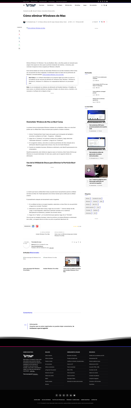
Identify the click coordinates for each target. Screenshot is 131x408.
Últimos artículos (34, 1)
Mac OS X (50, 21)
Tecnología (59, 5)
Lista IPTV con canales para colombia (100, 77)
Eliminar (87, 198)
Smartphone (50, 5)
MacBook (95, 210)
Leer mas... (32, 371)
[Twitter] (19, 31)
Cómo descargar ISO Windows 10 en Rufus (31, 269)
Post (98, 207)
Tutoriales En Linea (32, 21)
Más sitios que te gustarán (61, 1)
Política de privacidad (58, 399)
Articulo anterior (46, 232)
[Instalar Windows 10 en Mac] (52, 262)
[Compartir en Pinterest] (104, 22)
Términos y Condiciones (72, 399)
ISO (95, 213)
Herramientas (93, 5)
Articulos (95, 201)
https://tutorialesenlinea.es (37, 246)
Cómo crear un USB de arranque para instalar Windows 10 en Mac (72, 270)
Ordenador (57, 21)
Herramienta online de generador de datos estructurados (96, 154)
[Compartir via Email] (19, 48)
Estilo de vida (68, 5)
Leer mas (51, 247)
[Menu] (24, 5)
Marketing (77, 5)
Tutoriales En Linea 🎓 (27, 10)
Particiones (88, 213)
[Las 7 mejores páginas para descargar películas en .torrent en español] (96, 171)
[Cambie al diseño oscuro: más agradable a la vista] (102, 5)
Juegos (85, 5)
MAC (101, 201)
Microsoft (35, 10)
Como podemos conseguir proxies (99, 92)
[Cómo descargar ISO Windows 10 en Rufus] (32, 262)
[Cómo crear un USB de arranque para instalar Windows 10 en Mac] (72, 262)
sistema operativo (90, 207)
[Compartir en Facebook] (100, 22)
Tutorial (65, 21)
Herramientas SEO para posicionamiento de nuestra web (98, 126)
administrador (93, 131)
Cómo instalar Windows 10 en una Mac (53, 74)
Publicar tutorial (48, 361)
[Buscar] (104, 5)
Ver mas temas (52, 1)
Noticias (61, 21)
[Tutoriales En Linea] (31, 5)
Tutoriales (88, 210)
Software (45, 21)
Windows (39, 10)
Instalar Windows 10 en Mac (43, 234)
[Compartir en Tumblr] (19, 41)
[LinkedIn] (19, 38)
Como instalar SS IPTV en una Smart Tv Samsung (100, 85)
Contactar (94, 399)
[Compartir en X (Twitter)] (102, 22)
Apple (53, 21)
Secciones (41, 5)
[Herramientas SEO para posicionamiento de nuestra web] (96, 116)
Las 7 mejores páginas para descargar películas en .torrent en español (97, 181)
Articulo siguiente (59, 232)
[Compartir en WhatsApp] (19, 45)
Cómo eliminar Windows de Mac (44, 15)
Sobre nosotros (26, 1)
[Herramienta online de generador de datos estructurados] (96, 143)
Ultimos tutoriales (49, 358)
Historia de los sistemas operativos (99, 99)
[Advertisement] (52, 103)
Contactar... (35, 374)
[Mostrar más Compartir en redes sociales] (107, 22)
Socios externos (46, 399)
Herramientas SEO (43, 1)
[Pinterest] (19, 34)
